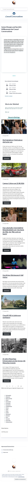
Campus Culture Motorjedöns (15, 93)
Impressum (5, 452)
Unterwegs (8, 420)
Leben (7, 409)
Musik (7, 411)
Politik (7, 412)
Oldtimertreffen (12, 85)
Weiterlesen (6, 158)
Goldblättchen (9, 406)
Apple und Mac (9, 398)
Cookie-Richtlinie (21, 476)
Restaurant (8, 414)
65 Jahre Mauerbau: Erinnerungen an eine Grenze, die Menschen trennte (14, 361)
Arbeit (7, 400)
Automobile (8, 401)
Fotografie (8, 403)
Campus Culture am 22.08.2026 (13, 183)
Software (8, 415)
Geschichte (8, 404)
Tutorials (8, 418)
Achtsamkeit (8, 395)
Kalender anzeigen (8, 96)
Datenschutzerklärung (8, 449)
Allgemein (8, 397)
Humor (7, 407)
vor (21, 386)
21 (18, 386)
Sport (7, 417)
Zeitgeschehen (9, 422)
